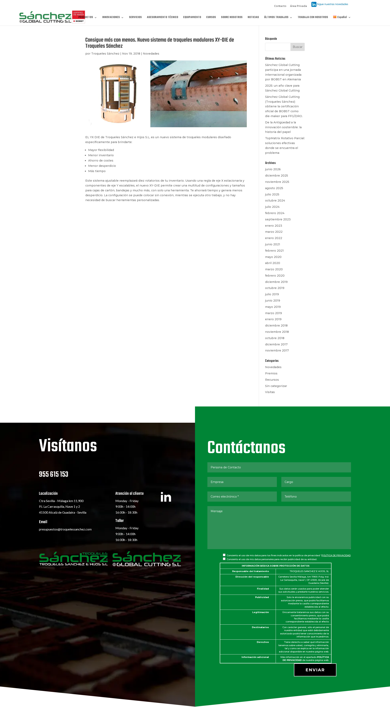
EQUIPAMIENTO (192, 18)
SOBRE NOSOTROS (232, 18)
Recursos (272, 380)
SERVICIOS (135, 18)
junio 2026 (273, 169)
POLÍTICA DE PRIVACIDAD (336, 555)
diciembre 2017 (276, 344)
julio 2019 (272, 294)
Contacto (280, 6)
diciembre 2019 (276, 282)
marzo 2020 (274, 269)
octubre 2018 (274, 338)
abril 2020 (272, 263)
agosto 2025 (274, 188)
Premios (271, 373)
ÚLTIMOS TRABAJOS (276, 18)
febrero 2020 (275, 275)
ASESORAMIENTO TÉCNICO (162, 18)
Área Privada (298, 6)
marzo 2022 (274, 232)
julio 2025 (272, 194)
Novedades (151, 53)
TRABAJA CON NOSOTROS (313, 18)
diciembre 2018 (276, 325)
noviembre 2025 (277, 182)
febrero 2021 (274, 250)
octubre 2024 (275, 200)
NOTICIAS (253, 18)
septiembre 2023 (278, 219)
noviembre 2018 (277, 332)
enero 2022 (273, 238)
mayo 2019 (273, 307)
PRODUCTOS (85, 18)
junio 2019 (272, 300)
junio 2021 (272, 244)
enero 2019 (273, 319)
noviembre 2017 (277, 350)
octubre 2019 (274, 288)
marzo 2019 (273, 313)
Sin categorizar (276, 386)
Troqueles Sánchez (105, 53)
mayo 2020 (273, 257)
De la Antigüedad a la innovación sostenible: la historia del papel (283, 127)
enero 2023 (273, 225)
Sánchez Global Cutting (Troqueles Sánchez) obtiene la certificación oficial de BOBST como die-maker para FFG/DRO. (284, 106)
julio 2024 (272, 207)
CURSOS (211, 18)
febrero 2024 (274, 213)
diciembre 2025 (276, 175)
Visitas (270, 392)
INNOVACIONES (111, 18)
